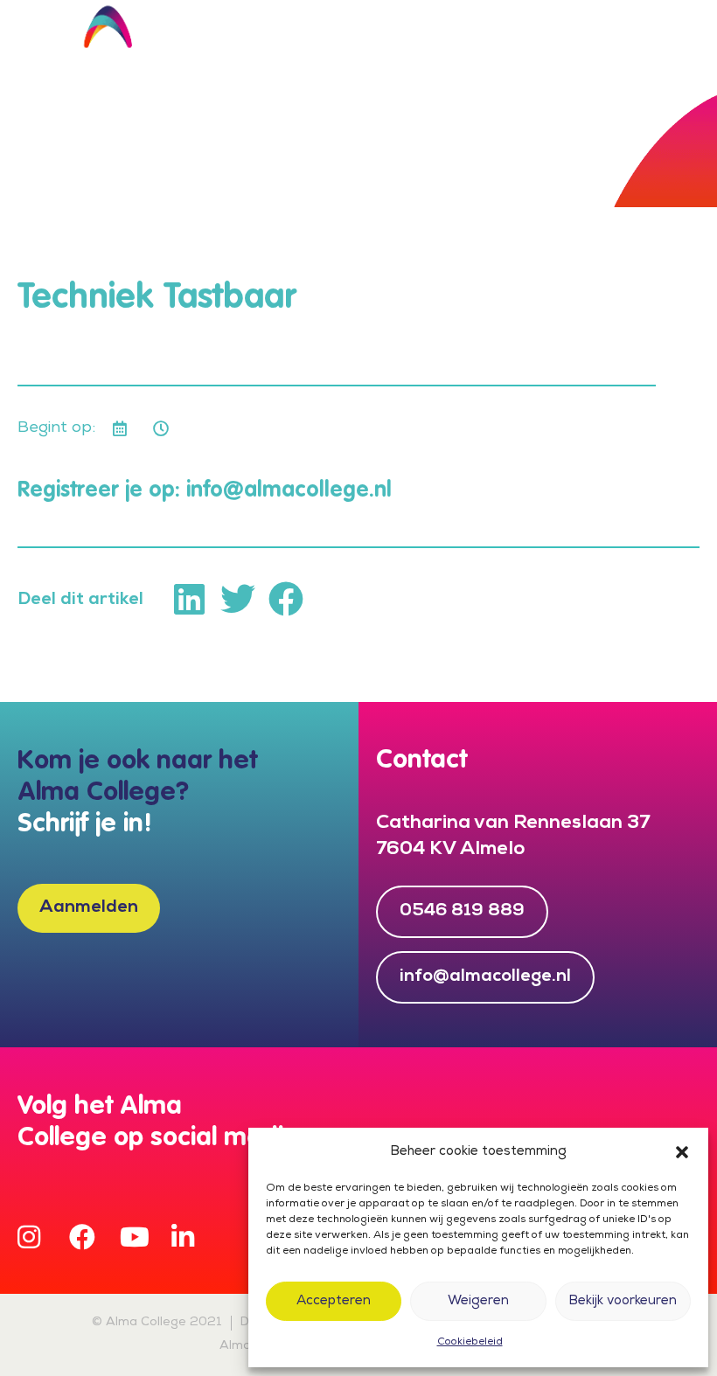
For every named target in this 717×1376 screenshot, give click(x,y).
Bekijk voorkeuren (622, 1302)
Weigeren (478, 1302)
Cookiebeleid (470, 1343)
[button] (682, 1152)
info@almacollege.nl (289, 491)
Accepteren (333, 1302)
